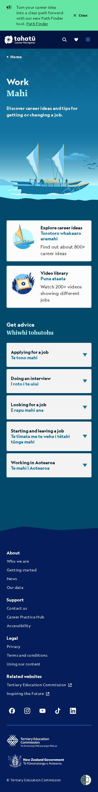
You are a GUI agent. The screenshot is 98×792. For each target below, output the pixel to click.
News (12, 578)
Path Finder (37, 23)
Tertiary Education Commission (36, 684)
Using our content (24, 663)
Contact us (17, 608)
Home (16, 56)
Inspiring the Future (25, 693)
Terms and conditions (27, 655)
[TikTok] (57, 710)
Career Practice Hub (25, 616)
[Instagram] (27, 710)
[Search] (64, 40)
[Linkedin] (73, 710)
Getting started (21, 569)
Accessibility (19, 625)
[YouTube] (42, 710)
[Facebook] (12, 710)
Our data (15, 587)
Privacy (14, 646)
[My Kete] (76, 40)
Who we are (18, 561)
